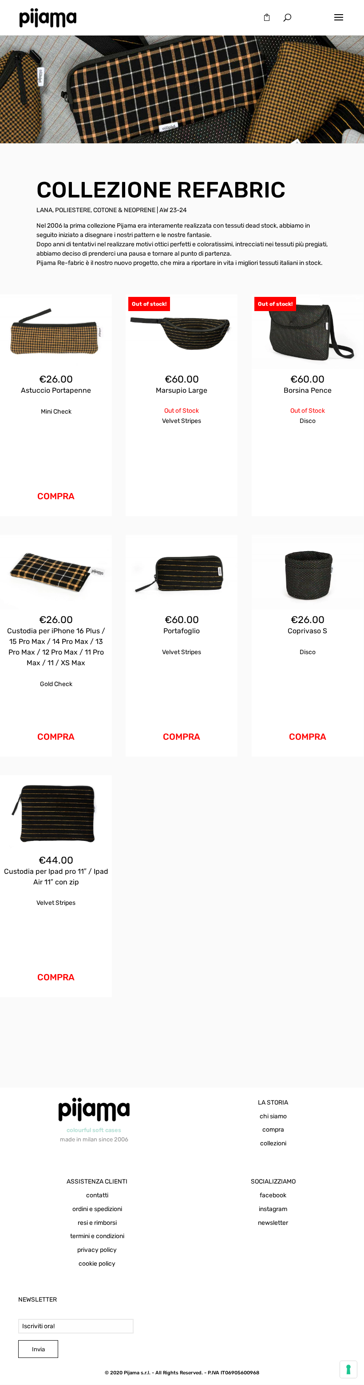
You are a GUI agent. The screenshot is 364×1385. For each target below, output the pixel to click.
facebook (273, 1195)
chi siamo (273, 1116)
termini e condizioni (97, 1236)
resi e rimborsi (97, 1223)
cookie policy (97, 1263)
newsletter (273, 1223)
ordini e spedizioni (97, 1209)
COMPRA (56, 496)
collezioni (273, 1143)
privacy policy (97, 1250)
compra (273, 1129)
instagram (273, 1209)
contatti (97, 1195)
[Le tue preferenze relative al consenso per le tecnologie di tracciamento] (348, 1369)
